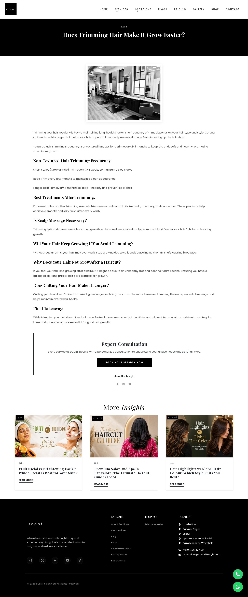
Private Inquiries (154, 524)
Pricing (180, 9)
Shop (215, 9)
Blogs (162, 9)
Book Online (118, 560)
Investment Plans (121, 548)
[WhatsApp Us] (238, 587)
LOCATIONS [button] (143, 9)
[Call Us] (238, 574)
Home (104, 9)
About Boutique (120, 524)
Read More (26, 480)
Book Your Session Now (124, 362)
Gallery (199, 9)
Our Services (118, 530)
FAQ (113, 536)
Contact (233, 9)
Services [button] (121, 9)
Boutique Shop (119, 554)
